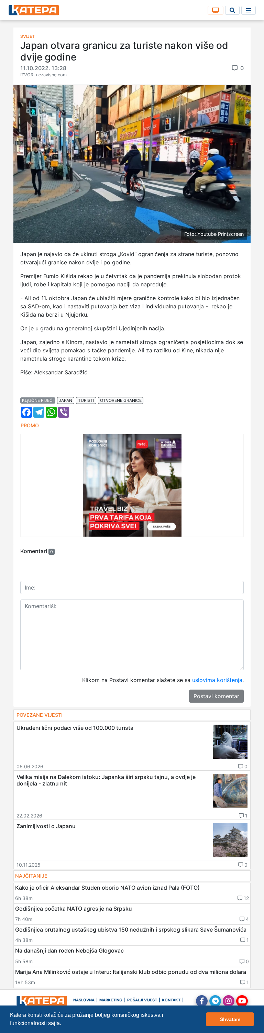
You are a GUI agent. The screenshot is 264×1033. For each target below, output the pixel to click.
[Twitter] (215, 1001)
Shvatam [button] (230, 1019)
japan (65, 400)
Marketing (110, 1000)
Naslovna (84, 1000)
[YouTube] (242, 1001)
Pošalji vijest (142, 1000)
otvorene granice (121, 400)
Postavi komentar (216, 696)
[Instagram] (228, 1001)
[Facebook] (202, 1001)
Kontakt (171, 1000)
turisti (86, 400)
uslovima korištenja (217, 680)
